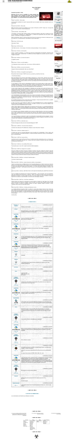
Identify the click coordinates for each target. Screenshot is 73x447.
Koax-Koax (16, 233)
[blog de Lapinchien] (14, 218)
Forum (24, 423)
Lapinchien (16, 214)
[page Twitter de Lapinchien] (17, 218)
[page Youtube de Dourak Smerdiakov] (16, 282)
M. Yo (37, 9)
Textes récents (39, 420)
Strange (57, 73)
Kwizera (16, 251)
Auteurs (31, 429)
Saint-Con (60, 19)
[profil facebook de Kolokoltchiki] (17, 302)
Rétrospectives (32, 428)
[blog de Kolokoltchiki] (16, 302)
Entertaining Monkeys (45, 422)
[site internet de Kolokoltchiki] (14, 302)
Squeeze (44, 423)
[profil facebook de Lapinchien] (16, 218)
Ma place (58, 90)
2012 (58, 20)
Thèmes (56, 19)
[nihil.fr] (44, 420)
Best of (31, 425)
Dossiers (31, 423)
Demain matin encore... (58, 54)
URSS (38, 421)
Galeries (24, 424)
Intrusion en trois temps (58, 66)
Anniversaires (32, 427)
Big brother (58, 78)
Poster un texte (32, 420)
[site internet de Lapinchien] (12, 218)
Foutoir (24, 425)
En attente (32, 421)
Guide (24, 420)
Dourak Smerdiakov (16, 278)
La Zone (20, 0)
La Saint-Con (25, 422)
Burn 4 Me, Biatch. (36, 7)
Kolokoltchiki (16, 297)
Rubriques (32, 422)
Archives (31, 426)
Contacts (24, 421)
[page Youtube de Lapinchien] (19, 218)
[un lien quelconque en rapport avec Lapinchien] (15, 218)
